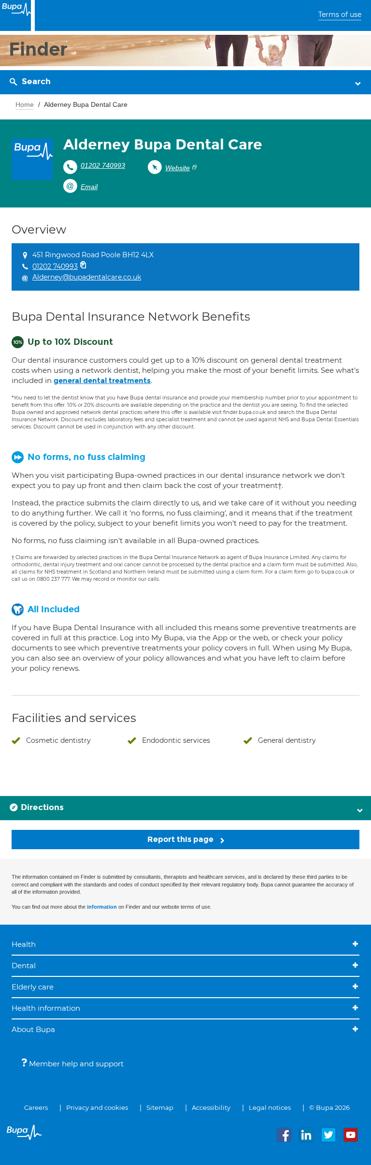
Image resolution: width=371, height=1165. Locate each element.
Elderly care (33, 986)
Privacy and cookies (97, 1107)
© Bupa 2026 (329, 1107)
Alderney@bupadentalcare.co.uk (86, 277)
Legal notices (270, 1107)
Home (24, 104)
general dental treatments (102, 380)
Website (177, 168)
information (102, 907)
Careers (36, 1107)
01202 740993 (103, 165)
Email (89, 187)
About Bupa (33, 1029)
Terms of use (339, 14)
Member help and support (75, 1063)
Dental (24, 965)
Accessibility (211, 1107)
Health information (46, 1008)
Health (24, 944)
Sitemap (159, 1107)
